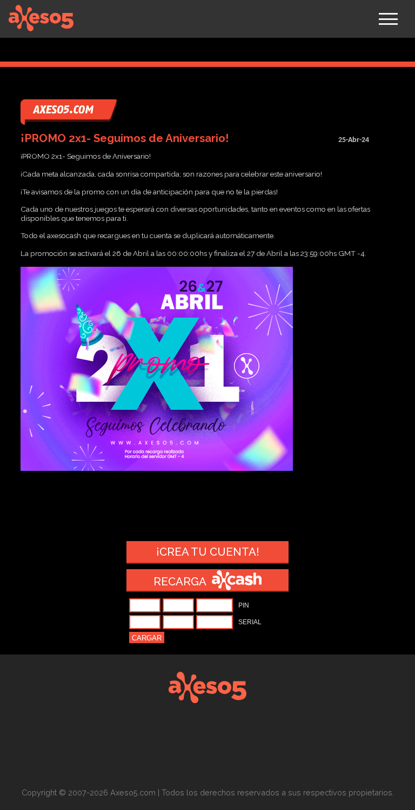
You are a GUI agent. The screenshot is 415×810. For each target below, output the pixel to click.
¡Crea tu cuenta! (207, 551)
